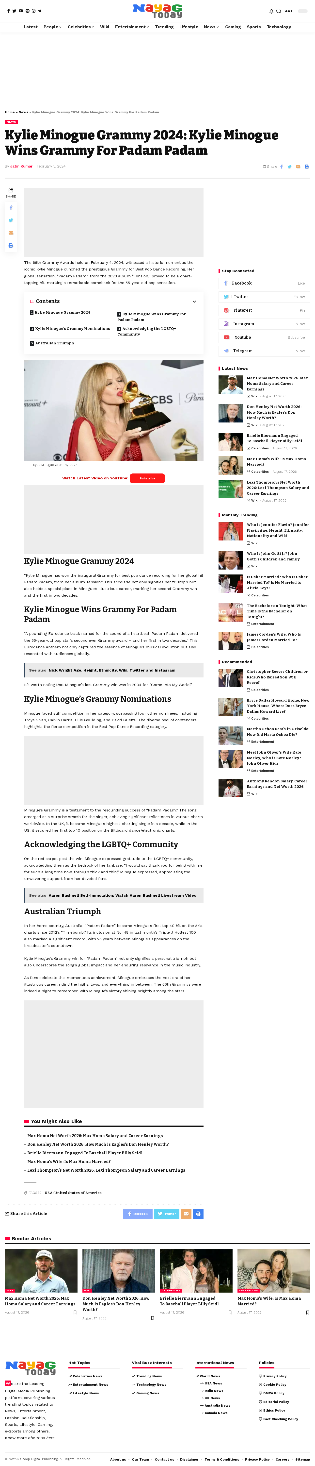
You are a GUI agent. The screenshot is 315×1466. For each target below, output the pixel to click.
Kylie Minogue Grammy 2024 (62, 312)
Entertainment (262, 624)
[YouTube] (20, 11)
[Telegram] (40, 11)
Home (10, 112)
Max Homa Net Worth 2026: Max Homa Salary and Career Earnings (95, 1135)
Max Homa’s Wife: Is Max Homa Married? (69, 1161)
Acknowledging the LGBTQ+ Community (146, 331)
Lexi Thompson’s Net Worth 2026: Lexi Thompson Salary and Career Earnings (106, 1170)
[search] (278, 11)
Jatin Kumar (21, 166)
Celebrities (260, 448)
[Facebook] (8, 11)
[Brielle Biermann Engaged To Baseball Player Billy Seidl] (231, 442)
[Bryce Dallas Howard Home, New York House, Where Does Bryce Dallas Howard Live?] (231, 707)
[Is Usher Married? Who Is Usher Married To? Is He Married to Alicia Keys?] (231, 583)
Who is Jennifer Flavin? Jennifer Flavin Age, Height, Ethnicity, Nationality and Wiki (278, 530)
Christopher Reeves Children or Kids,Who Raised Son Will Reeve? (277, 677)
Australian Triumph (54, 343)
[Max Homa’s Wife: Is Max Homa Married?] (231, 465)
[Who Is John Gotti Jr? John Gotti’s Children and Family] (231, 560)
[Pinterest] (27, 11)
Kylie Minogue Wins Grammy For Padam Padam (151, 317)
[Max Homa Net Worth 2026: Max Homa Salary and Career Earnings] (231, 384)
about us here (41, 1437)
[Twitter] (14, 11)
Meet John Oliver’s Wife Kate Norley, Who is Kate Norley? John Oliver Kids (274, 758)
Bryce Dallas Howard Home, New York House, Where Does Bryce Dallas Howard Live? (278, 706)
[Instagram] (34, 11)
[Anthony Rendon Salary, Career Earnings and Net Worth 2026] (231, 788)
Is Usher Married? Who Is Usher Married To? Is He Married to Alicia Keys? (277, 582)
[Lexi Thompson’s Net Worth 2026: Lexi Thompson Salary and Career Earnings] (231, 489)
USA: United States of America (73, 1193)
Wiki (254, 396)
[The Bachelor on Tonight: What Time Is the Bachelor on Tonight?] (231, 612)
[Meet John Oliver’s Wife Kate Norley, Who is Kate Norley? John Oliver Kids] (231, 759)
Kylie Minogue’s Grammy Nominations (72, 328)
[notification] (271, 11)
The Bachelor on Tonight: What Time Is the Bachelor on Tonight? (277, 611)
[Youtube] (264, 337)
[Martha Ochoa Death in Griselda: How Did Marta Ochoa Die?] (231, 735)
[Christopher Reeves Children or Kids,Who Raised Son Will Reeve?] (231, 678)
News (23, 112)
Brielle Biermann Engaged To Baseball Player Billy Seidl (84, 1153)
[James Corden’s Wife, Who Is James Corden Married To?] (231, 641)
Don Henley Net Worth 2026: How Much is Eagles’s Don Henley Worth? (98, 1144)
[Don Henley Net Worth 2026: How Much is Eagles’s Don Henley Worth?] (231, 413)
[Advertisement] (157, 68)
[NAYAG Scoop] (157, 11)
